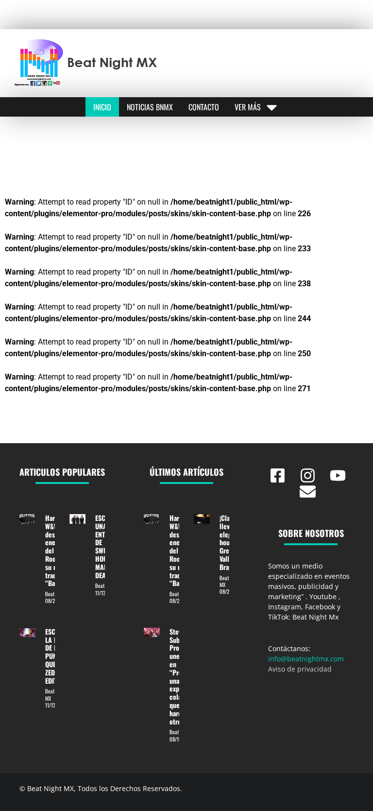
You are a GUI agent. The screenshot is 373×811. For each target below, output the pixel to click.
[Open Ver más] (271, 107)
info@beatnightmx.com (306, 658)
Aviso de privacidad (300, 668)
